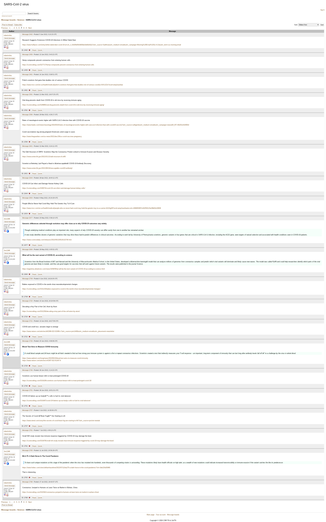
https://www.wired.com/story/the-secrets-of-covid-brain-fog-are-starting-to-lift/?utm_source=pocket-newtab (61, 421)
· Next (29, 28)
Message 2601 (27, 146)
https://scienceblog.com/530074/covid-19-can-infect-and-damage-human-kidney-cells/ (53, 188)
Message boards (8, 20)
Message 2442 (27, 34)
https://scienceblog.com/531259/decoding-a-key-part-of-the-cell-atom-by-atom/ (51, 311)
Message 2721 (27, 321)
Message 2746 (27, 370)
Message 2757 (27, 410)
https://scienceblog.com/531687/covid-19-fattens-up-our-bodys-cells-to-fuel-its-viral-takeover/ (56, 401)
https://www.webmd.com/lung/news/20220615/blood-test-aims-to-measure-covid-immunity (55, 358)
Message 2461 (27, 74)
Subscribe (18, 25)
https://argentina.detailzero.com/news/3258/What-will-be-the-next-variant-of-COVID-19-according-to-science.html (63, 269)
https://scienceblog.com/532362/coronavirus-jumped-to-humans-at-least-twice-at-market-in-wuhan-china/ (60, 492)
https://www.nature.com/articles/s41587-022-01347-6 (41, 360)
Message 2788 (27, 482)
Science (20, 20)
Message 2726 (27, 341)
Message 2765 (27, 450)
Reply (34, 50)
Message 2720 (27, 301)
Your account (161, 515)
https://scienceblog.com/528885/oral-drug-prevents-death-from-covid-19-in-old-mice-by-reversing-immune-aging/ (63, 105)
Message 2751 (27, 390)
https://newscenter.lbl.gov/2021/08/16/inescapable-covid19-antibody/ (47, 168)
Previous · (5, 28)
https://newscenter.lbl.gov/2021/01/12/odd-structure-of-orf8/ (44, 157)
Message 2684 (27, 249)
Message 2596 (27, 115)
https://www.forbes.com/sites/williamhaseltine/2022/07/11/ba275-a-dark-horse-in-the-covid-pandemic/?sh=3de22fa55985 (66, 468)
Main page (150, 515)
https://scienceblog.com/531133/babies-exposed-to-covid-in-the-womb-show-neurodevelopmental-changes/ (61, 289)
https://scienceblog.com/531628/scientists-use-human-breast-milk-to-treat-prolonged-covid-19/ (56, 381)
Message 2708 (27, 279)
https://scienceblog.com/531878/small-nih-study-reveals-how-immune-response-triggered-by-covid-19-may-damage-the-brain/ (68, 441)
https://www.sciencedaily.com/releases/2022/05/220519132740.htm (47, 240)
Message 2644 (27, 178)
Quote (40, 50)
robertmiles (8, 35)
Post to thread (7, 25)
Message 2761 (27, 430)
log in (322, 10)
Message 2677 (27, 218)
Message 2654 (27, 198)
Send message (9, 38)
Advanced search (7, 16)
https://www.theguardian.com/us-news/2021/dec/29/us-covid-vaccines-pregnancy (52, 136)
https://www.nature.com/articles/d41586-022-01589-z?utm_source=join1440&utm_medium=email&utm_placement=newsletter (68, 331)
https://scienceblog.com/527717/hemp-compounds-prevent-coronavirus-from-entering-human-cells (58, 65)
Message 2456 (27, 54)
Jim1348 (7, 219)
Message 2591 (27, 94)
